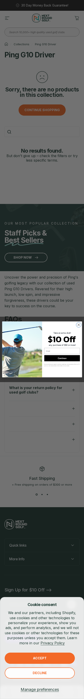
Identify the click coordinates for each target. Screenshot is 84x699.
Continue (62, 358)
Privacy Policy (53, 643)
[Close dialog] (78, 324)
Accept (40, 658)
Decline (40, 673)
